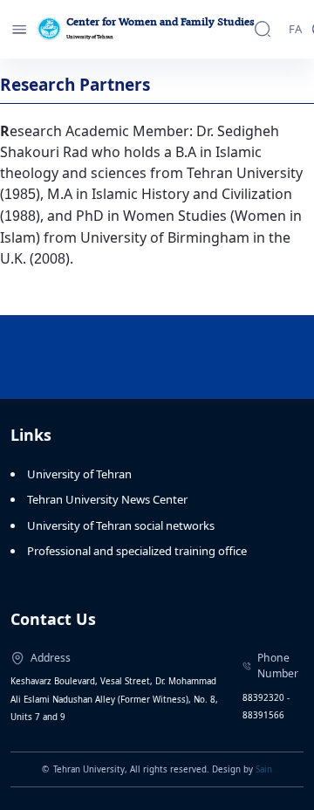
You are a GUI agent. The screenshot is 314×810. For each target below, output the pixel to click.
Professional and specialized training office (137, 551)
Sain (264, 769)
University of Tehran (79, 474)
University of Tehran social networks (121, 525)
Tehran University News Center (107, 499)
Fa (295, 29)
